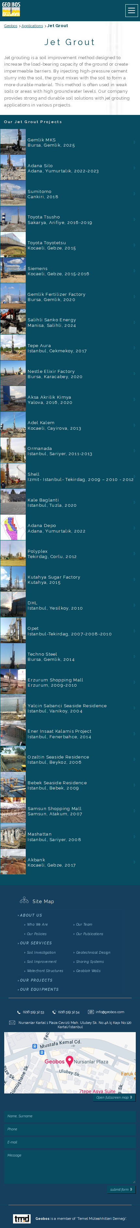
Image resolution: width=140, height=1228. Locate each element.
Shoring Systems (90, 962)
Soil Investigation (41, 952)
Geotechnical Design (93, 952)
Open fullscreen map (112, 1097)
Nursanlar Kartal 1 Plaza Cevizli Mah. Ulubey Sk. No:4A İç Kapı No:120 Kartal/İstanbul (75, 1025)
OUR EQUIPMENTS (39, 989)
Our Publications (90, 934)
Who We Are (37, 924)
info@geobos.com (107, 1012)
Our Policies (37, 934)
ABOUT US (31, 915)
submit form (119, 1189)
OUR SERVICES (36, 943)
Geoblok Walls (88, 971)
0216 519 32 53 (33, 1012)
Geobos (10, 26)
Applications (32, 26)
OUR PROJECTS (36, 980)
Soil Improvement (42, 962)
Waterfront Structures (45, 971)
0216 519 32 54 (68, 1012)
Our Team (84, 924)
